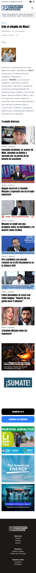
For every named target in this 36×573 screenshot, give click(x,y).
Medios (4, 185)
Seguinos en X (18, 411)
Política (4, 23)
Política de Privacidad (18, 554)
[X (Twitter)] (33, 2)
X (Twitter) (18, 564)
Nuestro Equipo (18, 551)
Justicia (18, 543)
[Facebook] (30, 2)
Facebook (18, 562)
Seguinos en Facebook (18, 419)
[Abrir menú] (32, 8)
